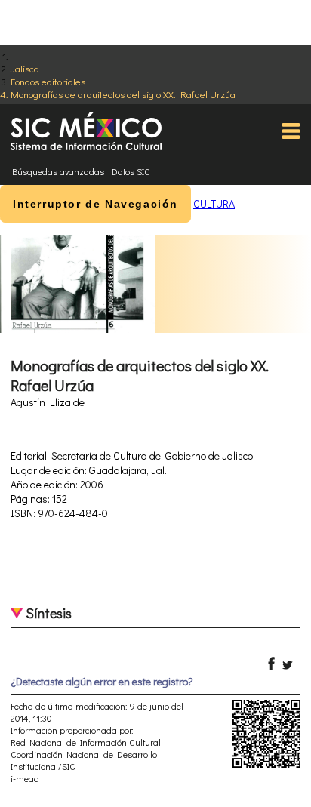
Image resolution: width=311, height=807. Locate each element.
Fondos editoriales (48, 81)
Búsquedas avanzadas (58, 171)
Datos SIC (131, 171)
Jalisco (24, 68)
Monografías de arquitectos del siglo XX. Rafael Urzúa (123, 94)
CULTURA (214, 203)
